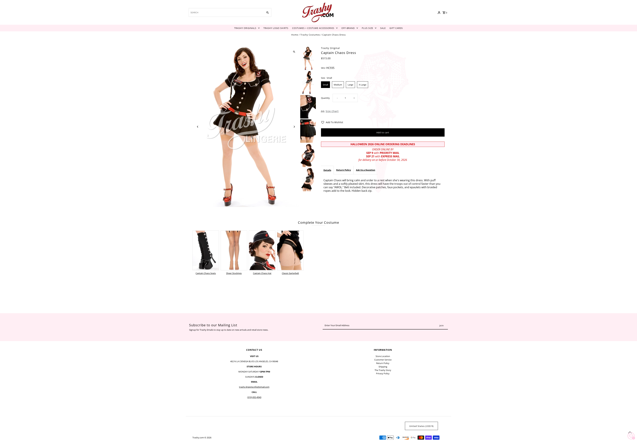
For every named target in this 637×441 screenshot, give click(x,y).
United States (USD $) (421, 426)
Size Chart (332, 111)
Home (294, 34)
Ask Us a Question (365, 169)
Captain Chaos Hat (262, 273)
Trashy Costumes (310, 34)
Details (327, 170)
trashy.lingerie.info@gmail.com (254, 386)
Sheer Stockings (234, 273)
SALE (383, 28)
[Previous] (198, 126)
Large (350, 84)
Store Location (383, 356)
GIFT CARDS (396, 28)
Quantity (325, 97)
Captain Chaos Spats (206, 273)
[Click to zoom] (294, 52)
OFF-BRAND (348, 28)
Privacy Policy (382, 373)
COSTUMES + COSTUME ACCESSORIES (313, 28)
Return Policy (343, 169)
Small (325, 84)
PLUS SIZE (367, 28)
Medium (338, 84)
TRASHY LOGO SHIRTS (275, 28)
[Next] (294, 126)
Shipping (383, 366)
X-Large (362, 84)
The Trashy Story (383, 370)
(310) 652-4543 (254, 397)
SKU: (323, 67)
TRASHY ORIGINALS (245, 28)
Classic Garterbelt (290, 273)
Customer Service (382, 359)
